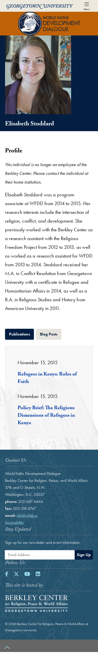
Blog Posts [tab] (50, 334)
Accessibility (14, 522)
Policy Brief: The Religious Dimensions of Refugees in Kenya (46, 416)
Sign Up (84, 554)
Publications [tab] (21, 334)
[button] (49, 646)
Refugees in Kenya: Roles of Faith (47, 378)
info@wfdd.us (27, 515)
